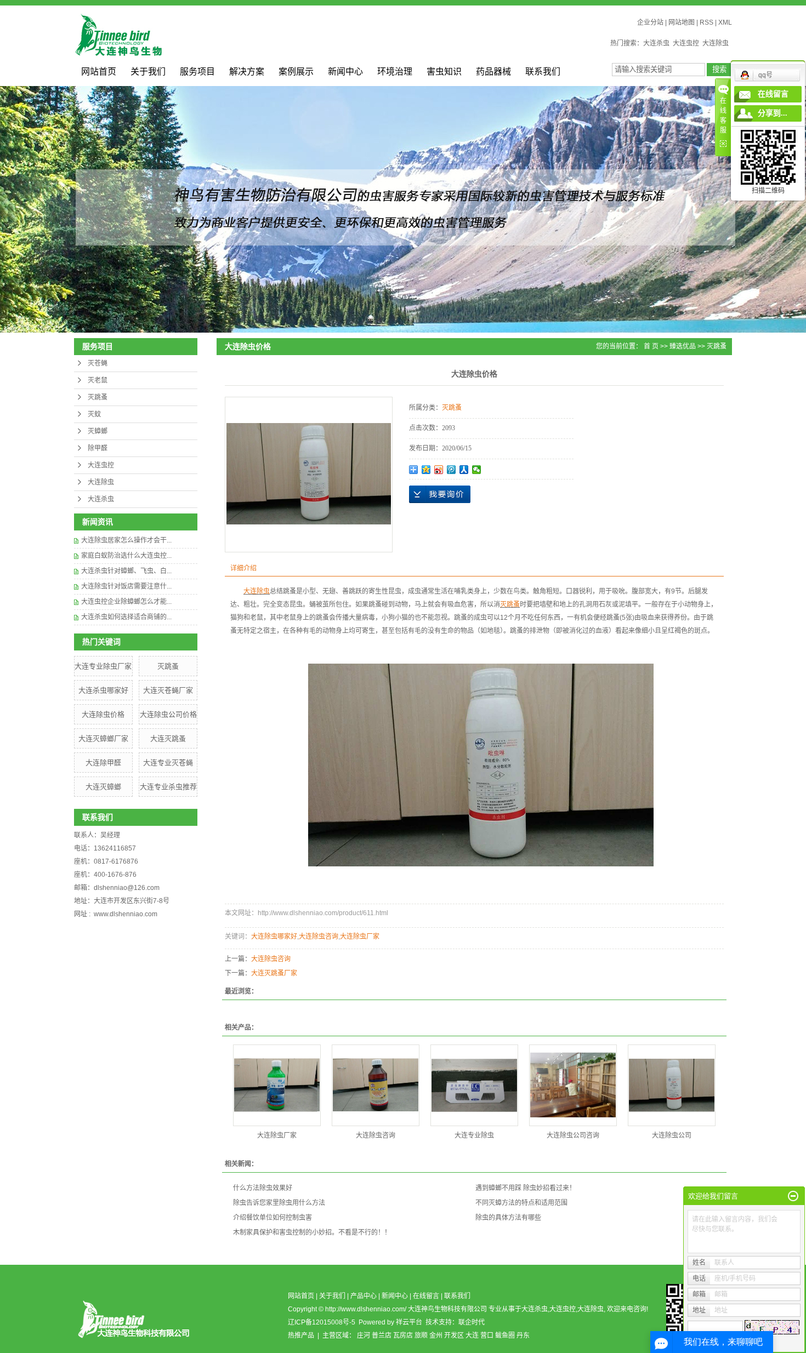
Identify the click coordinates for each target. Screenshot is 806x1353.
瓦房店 (403, 1335)
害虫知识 (444, 71)
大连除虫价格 (103, 714)
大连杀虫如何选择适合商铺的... (126, 617)
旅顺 (421, 1335)
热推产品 (301, 1335)
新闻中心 (345, 71)
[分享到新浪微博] (439, 469)
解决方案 (246, 71)
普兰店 (381, 1335)
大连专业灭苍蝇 (168, 762)
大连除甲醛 (103, 762)
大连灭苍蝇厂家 (168, 690)
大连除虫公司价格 (168, 714)
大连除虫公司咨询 (573, 1135)
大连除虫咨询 (318, 936)
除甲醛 (97, 448)
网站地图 (681, 22)
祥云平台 (409, 1322)
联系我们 (542, 71)
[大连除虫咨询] (375, 1085)
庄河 (363, 1335)
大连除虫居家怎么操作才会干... (126, 540)
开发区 (454, 1335)
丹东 (523, 1335)
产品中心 (363, 1296)
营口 (486, 1335)
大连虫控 (686, 43)
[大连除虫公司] (672, 1085)
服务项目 (197, 71)
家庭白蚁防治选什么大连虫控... (126, 556)
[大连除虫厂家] (277, 1085)
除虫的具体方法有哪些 (508, 1217)
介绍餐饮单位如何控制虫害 (272, 1217)
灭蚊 (94, 414)
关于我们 (148, 71)
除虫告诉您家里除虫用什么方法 (279, 1203)
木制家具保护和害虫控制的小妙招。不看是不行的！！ (312, 1232)
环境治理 (394, 71)
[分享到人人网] (464, 469)
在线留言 (426, 1296)
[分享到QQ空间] (426, 469)
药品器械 (493, 71)
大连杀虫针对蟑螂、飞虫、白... (126, 571)
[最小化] (793, 1196)
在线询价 (439, 494)
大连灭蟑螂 (103, 787)
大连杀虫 (656, 43)
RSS (706, 22)
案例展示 (296, 71)
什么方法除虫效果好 (262, 1188)
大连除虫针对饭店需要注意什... (126, 586)
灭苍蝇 (97, 363)
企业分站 (650, 22)
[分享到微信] (476, 469)
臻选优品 (682, 346)
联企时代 (471, 1322)
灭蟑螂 (97, 431)
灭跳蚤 (97, 397)
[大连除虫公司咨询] (573, 1085)
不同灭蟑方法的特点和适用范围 (521, 1203)
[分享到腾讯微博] (451, 469)
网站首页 (98, 71)
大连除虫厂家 (359, 936)
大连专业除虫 (474, 1135)
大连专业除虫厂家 (103, 666)
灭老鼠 (97, 380)
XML (725, 22)
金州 (435, 1335)
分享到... (772, 113)
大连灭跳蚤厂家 (274, 973)
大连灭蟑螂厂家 (103, 738)
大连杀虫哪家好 (103, 690)
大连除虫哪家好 (274, 936)
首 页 (651, 346)
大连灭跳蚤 (168, 738)
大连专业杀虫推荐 (168, 787)
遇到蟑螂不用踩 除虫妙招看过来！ (525, 1188)
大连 (472, 1335)
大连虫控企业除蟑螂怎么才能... (126, 602)
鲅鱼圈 (505, 1335)
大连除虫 (715, 43)
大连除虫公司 (671, 1135)
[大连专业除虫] (474, 1085)
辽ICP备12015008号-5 (321, 1322)
